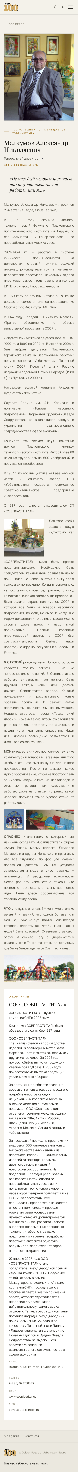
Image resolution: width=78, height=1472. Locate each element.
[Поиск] (63, 7)
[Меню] (70, 7)
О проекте (11, 1436)
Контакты (32, 1436)
